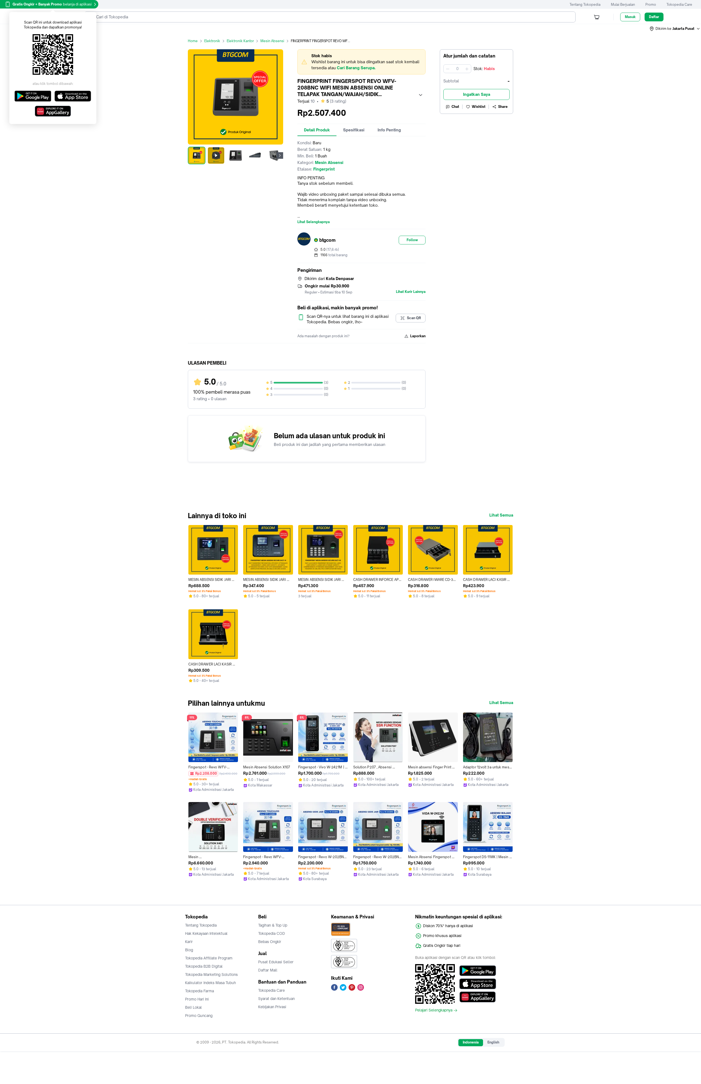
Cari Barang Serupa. (356, 67)
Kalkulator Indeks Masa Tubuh (210, 983)
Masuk (630, 17)
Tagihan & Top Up (272, 925)
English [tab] (493, 1042)
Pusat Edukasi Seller (276, 962)
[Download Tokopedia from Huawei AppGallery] (477, 996)
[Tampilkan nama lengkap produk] (421, 95)
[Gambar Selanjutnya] (280, 155)
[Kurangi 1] (447, 68)
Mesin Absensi (272, 41)
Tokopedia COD (271, 933)
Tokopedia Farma (199, 991)
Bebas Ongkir (269, 941)
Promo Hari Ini (197, 999)
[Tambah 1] (467, 68)
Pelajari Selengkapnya (433, 1010)
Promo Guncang (198, 1015)
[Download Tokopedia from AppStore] (477, 983)
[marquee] (361, 61)
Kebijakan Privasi (272, 1007)
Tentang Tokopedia (585, 4)
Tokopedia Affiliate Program (208, 958)
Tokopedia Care (679, 4)
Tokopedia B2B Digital (204, 966)
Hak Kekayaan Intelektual (206, 933)
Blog (189, 950)
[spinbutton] (457, 68)
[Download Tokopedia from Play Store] (477, 970)
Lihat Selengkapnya (313, 222)
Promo (650, 4)
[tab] (317, 130)
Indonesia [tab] (471, 1042)
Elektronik (212, 41)
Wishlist (478, 107)
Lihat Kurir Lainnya (411, 292)
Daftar (654, 17)
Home (193, 41)
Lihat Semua (501, 515)
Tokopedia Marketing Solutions (211, 974)
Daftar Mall (267, 970)
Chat (455, 107)
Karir (189, 941)
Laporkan (418, 336)
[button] (675, 28)
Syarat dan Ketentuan (276, 998)
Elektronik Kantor (240, 41)
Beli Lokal (193, 1007)
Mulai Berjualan (623, 4)
